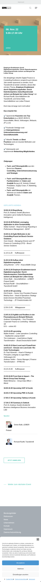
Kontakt (7, 526)
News (6, 520)
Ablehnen (20, 569)
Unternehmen (9, 523)
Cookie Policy (10, 579)
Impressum (32, 579)
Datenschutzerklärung (21, 579)
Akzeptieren (20, 563)
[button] (38, 539)
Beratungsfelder (10, 513)
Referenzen (8, 516)
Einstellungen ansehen (20, 574)
